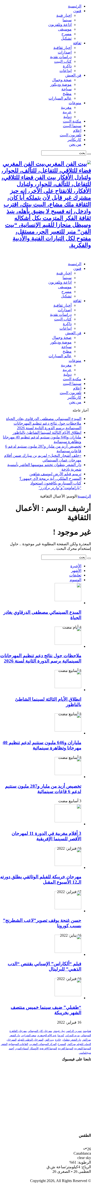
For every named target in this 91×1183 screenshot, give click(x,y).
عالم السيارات (60, 98)
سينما (67, 20)
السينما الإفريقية (48, 1048)
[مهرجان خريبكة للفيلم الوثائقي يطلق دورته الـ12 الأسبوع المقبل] (68, 865)
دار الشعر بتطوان (71, 1039)
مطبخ (67, 94)
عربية (67, 112)
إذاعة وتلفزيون (60, 25)
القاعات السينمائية (18, 1044)
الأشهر (76, 570)
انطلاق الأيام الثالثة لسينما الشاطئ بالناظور (47, 432)
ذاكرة (67, 66)
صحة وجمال (62, 80)
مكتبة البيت (72, 121)
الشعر (4, 1044)
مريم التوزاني (72, 1035)
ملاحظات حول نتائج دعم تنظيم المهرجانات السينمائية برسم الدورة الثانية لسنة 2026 (40, 658)
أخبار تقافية (62, 48)
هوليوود (87, 1031)
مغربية (66, 107)
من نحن (75, 144)
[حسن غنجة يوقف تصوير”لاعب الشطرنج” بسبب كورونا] (68, 908)
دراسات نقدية (61, 57)
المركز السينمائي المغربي (43, 1044)
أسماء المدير (22, 1048)
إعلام (77, 130)
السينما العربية (65, 1048)
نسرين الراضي (74, 1031)
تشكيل (66, 38)
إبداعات (65, 71)
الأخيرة (75, 566)
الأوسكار (34, 1048)
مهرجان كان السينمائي (40, 1031)
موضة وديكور (61, 84)
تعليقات (75, 575)
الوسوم (75, 580)
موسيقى (65, 29)
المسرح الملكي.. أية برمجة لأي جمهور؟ (50, 478)
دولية (67, 117)
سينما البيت (72, 126)
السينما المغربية (82, 1048)
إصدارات (65, 52)
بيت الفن (49, 1039)
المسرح (62, 1044)
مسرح (66, 34)
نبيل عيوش (59, 1031)
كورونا (61, 1035)
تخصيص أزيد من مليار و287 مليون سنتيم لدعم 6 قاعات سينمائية (43, 789)
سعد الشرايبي (28, 1035)
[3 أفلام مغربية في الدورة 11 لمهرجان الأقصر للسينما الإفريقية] (68, 821)
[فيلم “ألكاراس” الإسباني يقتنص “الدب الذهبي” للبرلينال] (68, 952)
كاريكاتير (74, 140)
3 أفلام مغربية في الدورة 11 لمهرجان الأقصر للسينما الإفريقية (46, 836)
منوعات (75, 103)
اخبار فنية (64, 15)
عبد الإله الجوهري (47, 1035)
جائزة (58, 1039)
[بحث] (89, 154)
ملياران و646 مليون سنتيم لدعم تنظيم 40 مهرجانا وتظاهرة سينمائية (42, 745)
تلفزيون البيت (70, 135)
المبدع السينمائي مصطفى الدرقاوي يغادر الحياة (43, 419)
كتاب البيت (63, 61)
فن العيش (73, 75)
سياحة (66, 89)
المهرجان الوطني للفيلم (30, 1039)
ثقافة (77, 43)
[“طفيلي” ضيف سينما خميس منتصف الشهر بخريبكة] (68, 995)
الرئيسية (74, 6)
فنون (77, 11)
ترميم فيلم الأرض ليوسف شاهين (55, 474)
